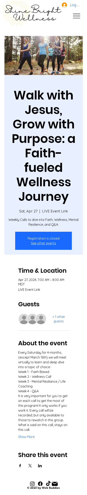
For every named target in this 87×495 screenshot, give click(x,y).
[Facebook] (40, 484)
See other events (43, 243)
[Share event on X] (30, 465)
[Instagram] (32, 484)
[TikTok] (48, 484)
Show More (26, 437)
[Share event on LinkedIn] (40, 465)
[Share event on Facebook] (20, 465)
